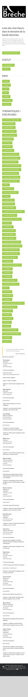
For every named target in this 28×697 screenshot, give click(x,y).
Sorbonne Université (7, 392)
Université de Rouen (7, 442)
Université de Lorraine (8, 519)
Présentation (6, 471)
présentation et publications (9, 568)
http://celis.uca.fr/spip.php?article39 (11, 374)
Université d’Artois (7, 417)
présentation (6, 400)
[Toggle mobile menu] (25, 18)
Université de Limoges (8, 532)
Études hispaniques (7, 366)
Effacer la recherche (20, 353)
